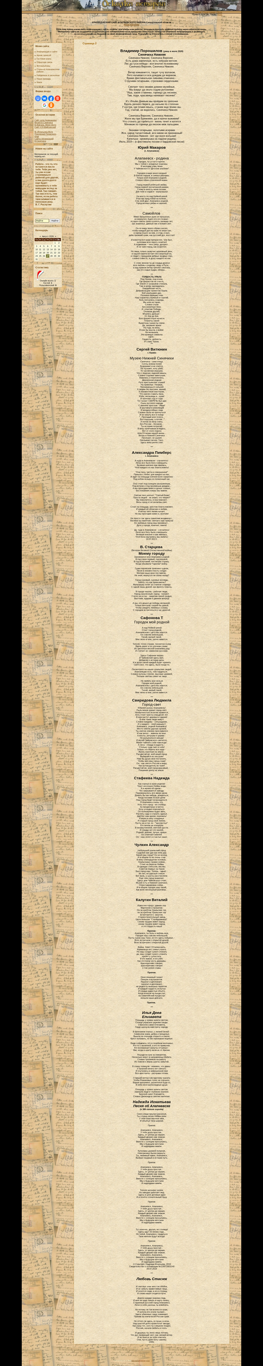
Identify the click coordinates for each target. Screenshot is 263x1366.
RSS (220, 14)
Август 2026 (48, 236)
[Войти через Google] (44, 105)
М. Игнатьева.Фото (43, 132)
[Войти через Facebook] (51, 98)
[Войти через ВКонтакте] (44, 98)
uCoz (148, 1361)
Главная (197, 12)
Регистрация (209, 12)
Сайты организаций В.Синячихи (44, 140)
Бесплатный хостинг (139, 1361)
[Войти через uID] (38, 98)
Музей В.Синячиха (43, 122)
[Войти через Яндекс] (57, 98)
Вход (219, 12)
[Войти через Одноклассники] (51, 105)
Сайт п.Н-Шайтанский (45, 127)
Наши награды (131, 24)
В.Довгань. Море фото (45, 125)
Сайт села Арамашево (45, 120)
